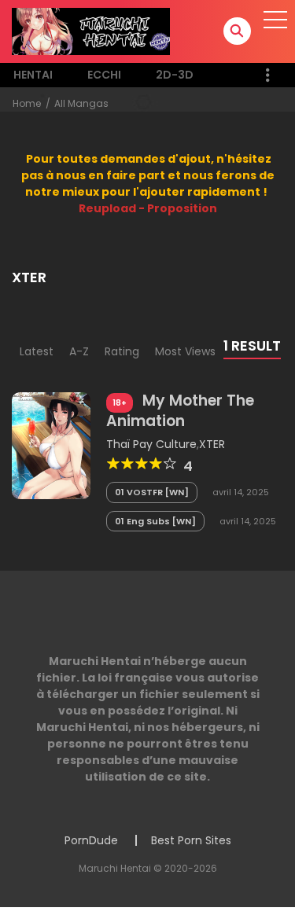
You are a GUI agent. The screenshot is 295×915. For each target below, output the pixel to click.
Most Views (185, 351)
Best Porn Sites (191, 840)
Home (27, 103)
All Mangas (81, 103)
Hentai (33, 75)
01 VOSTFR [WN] (152, 492)
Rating (122, 351)
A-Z (79, 351)
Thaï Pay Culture (151, 444)
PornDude (91, 840)
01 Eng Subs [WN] (155, 521)
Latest (36, 351)
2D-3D (175, 75)
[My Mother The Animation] (51, 444)
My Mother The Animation (180, 411)
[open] (275, 19)
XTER (212, 444)
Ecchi (104, 75)
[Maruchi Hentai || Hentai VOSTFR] (91, 31)
